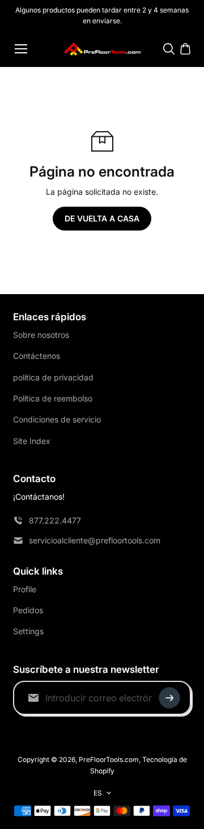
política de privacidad (53, 377)
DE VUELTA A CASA (102, 218)
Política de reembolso (52, 398)
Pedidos (28, 610)
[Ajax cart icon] (185, 49)
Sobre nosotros (41, 335)
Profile (24, 589)
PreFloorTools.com (109, 759)
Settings (28, 631)
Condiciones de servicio (57, 419)
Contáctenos (36, 356)
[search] (169, 49)
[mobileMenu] (20, 48)
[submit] (169, 698)
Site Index (31, 441)
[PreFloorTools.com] (102, 49)
